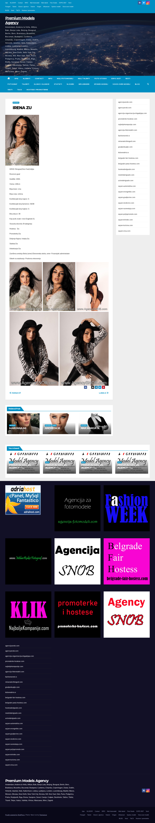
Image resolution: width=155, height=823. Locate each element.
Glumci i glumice (23, 6)
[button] (148, 84)
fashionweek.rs (124, 136)
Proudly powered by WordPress (15, 815)
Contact (20, 3)
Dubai (54, 425)
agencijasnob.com (125, 102)
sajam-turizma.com (125, 225)
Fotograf (7, 6)
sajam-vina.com (124, 231)
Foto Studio (53, 3)
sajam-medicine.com (126, 203)
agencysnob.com (124, 108)
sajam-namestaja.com (126, 208)
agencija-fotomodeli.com (127, 130)
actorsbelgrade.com (125, 180)
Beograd (16, 102)
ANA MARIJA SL (90, 428)
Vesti (69, 3)
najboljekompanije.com (127, 124)
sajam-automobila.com (127, 186)
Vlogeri (39, 6)
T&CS (18, 10)
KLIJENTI (13, 3)
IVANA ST (16, 393)
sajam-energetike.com (126, 192)
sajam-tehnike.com (125, 220)
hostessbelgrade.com (126, 169)
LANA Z (103, 393)
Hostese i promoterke (28, 10)
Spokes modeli (56, 6)
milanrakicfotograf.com (126, 141)
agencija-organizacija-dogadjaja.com (132, 113)
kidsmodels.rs (123, 152)
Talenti (14, 6)
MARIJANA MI (17, 428)
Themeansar (43, 815)
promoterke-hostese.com (127, 119)
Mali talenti (44, 3)
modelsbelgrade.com (126, 175)
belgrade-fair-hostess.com (128, 158)
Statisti (33, 6)
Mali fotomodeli (34, 3)
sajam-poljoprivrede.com (127, 214)
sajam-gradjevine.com (126, 197)
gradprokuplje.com (125, 147)
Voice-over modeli (68, 6)
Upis (6, 3)
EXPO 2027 (62, 3)
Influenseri (46, 6)
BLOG (7, 10)
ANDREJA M (52, 428)
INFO (26, 3)
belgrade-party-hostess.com (129, 164)
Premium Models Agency (26, 780)
